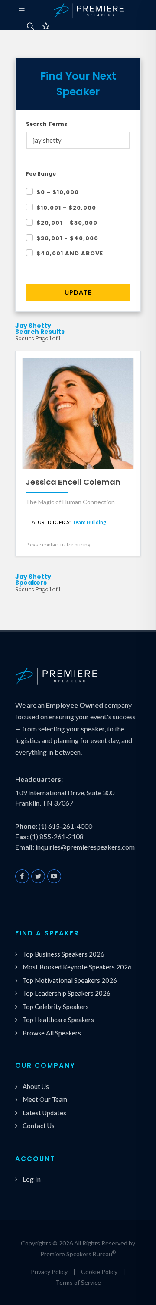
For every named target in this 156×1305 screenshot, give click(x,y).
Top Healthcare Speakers (58, 1019)
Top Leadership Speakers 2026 (66, 993)
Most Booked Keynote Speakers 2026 (77, 967)
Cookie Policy (99, 1271)
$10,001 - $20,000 (66, 208)
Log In (32, 1179)
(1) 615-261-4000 (65, 826)
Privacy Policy (49, 1271)
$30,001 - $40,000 (67, 238)
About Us (36, 1086)
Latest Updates (44, 1113)
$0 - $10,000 (57, 192)
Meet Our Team (45, 1099)
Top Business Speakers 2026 (63, 954)
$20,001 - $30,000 (67, 223)
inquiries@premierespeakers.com (85, 847)
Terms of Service (78, 1282)
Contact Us (39, 1125)
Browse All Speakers (52, 1033)
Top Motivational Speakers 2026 (70, 980)
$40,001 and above (69, 253)
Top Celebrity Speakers (56, 1006)
